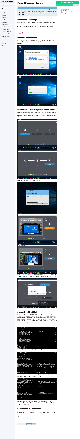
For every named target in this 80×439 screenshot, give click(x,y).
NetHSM (2, 40)
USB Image (21, 32)
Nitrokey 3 (3, 12)
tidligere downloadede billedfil (48, 113)
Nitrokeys (2, 8)
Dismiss (76, 4)
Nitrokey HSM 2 (4, 19)
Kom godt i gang (6, 26)
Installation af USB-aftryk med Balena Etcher (67, 12)
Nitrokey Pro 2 (4, 20)
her (50, 12)
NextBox (2, 38)
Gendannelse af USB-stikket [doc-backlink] (29, 408)
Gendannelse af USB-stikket (65, 14)
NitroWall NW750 (4, 43)
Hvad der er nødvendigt (65, 9)
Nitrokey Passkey (5, 13)
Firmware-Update (6, 29)
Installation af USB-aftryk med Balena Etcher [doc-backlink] (36, 109)
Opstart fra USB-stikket (64, 13)
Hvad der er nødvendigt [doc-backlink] (27, 19)
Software (2, 45)
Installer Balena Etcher (64, 10)
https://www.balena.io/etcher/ (43, 41)
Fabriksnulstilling (6, 33)
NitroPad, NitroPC (4, 34)
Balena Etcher (21, 30)
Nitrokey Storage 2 (5, 24)
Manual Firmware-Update (7, 31)
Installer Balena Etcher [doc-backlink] (27, 37)
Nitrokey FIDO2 (4, 15)
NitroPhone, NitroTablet (5, 36)
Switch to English (64, 4)
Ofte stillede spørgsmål (7, 27)
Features (3, 10)
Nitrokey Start (4, 22)
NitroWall (2, 41)
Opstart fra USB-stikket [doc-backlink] (27, 312)
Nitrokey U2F (4, 17)
